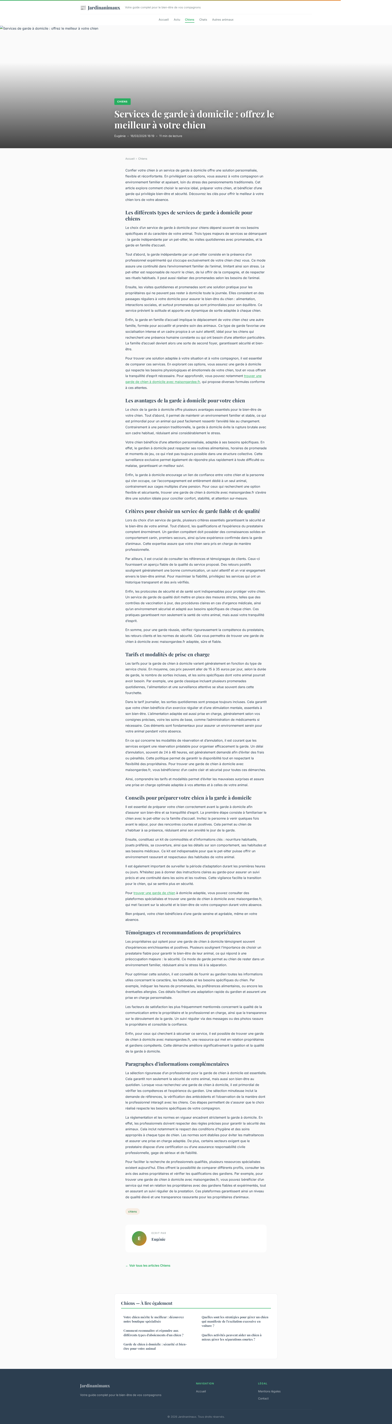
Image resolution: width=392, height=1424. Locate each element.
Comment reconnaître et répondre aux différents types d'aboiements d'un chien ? (153, 1332)
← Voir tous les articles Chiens (147, 1265)
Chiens (189, 19)
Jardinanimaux (100, 7)
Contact (263, 1398)
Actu (177, 19)
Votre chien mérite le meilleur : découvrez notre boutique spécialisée (154, 1319)
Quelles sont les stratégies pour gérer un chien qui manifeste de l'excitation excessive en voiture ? (235, 1321)
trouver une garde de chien (154, 893)
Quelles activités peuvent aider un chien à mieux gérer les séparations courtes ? (232, 1337)
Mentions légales (269, 1391)
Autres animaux (223, 19)
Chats (203, 19)
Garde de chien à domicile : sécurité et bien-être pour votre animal (155, 1346)
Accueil (164, 19)
